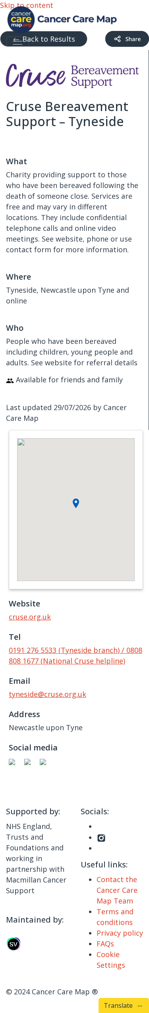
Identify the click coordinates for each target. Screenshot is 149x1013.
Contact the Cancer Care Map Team (117, 890)
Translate (120, 1005)
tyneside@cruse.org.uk (47, 694)
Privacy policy (120, 933)
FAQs (105, 943)
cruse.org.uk (30, 617)
